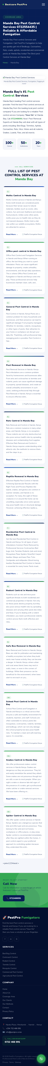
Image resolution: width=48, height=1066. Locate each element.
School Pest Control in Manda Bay (22, 703)
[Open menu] (43, 4)
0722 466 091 (12, 1041)
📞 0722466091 (14, 898)
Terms (11, 1062)
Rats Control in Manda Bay (20, 420)
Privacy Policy (8, 1011)
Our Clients (7, 1000)
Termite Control (9, 964)
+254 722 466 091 (13, 1028)
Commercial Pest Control (13, 972)
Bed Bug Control (9, 953)
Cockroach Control (10, 957)
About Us (6, 993)
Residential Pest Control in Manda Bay (20, 533)
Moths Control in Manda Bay (21, 195)
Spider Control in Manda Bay (21, 815)
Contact (6, 1007)
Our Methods (8, 1004)
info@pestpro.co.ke (14, 1032)
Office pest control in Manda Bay (23, 251)
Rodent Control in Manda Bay (21, 590)
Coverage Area (9, 996)
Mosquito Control (10, 968)
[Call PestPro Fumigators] (41, 1058)
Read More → (12, 234)
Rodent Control (9, 961)
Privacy (5, 1062)
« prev (5, 863)
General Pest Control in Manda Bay (22, 308)
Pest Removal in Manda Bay (21, 365)
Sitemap (18, 1062)
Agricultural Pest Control (13, 976)
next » (16, 863)
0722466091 (17, 118)
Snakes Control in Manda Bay (21, 760)
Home (5, 989)
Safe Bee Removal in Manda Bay (23, 646)
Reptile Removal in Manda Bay (22, 476)
